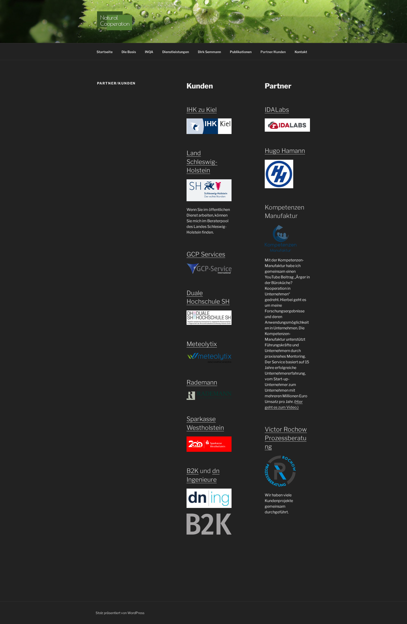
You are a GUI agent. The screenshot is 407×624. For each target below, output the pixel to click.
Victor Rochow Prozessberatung (286, 438)
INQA (149, 52)
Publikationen (241, 52)
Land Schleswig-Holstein (202, 161)
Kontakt (301, 52)
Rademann (202, 382)
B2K (193, 470)
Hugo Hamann (285, 150)
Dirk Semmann (209, 52)
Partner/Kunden (273, 52)
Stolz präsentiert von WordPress (120, 613)
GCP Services (206, 254)
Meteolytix (202, 344)
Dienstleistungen (175, 52)
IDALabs (277, 109)
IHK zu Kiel (202, 109)
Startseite (105, 52)
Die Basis (129, 52)
